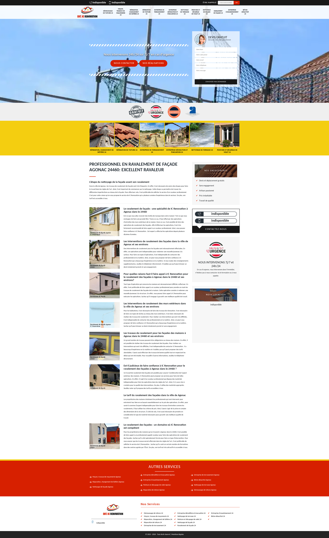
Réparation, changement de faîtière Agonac (108, 482)
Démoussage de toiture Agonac (205, 490)
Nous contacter (124, 63)
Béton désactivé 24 (245, 12)
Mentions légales (177, 534)
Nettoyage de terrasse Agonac (205, 485)
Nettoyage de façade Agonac (103, 487)
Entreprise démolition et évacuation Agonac (159, 475)
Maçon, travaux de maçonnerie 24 (120, 12)
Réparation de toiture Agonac (154, 490)
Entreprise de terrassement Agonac (207, 475)
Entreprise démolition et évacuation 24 (173, 12)
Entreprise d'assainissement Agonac (156, 480)
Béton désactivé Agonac (202, 480)
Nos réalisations (153, 63)
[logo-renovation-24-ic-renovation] (87, 12)
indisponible (99, 2)
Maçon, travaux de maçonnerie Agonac (107, 477)
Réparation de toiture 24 (147, 12)
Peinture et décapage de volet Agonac (157, 485)
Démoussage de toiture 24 (108, 12)
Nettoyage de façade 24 (207, 12)
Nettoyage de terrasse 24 (184, 12)
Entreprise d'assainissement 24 (232, 12)
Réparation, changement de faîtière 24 (134, 12)
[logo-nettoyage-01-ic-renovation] (113, 510)
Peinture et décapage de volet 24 (196, 12)
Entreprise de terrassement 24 (159, 12)
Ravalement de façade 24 (218, 12)
